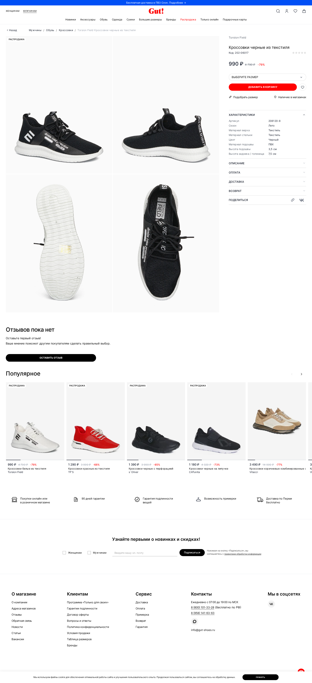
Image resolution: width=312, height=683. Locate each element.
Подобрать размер (245, 97)
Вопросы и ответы (79, 620)
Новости (17, 627)
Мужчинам (30, 11)
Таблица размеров (79, 639)
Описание (236, 163)
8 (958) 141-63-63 (202, 613)
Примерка (142, 614)
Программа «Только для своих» (88, 602)
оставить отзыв (51, 357)
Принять (260, 677)
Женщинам (13, 11)
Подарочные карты (235, 19)
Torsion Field (237, 37)
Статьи (16, 633)
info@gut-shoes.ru (203, 630)
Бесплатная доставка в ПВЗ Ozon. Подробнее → (156, 2)
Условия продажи (78, 633)
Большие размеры (150, 19)
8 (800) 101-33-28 (202, 607)
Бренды (171, 19)
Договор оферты (78, 614)
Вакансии (18, 639)
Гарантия (142, 627)
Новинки (70, 19)
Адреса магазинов (24, 608)
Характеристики (242, 115)
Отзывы (17, 614)
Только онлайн (209, 19)
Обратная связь (22, 620)
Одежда (117, 19)
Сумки (131, 19)
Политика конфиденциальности (88, 627)
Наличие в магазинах (292, 97)
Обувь (104, 19)
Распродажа (188, 19)
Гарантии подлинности (82, 608)
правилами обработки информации (242, 554)
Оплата (234, 172)
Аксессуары (88, 19)
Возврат (235, 191)
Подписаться (192, 552)
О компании (19, 602)
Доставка (236, 181)
